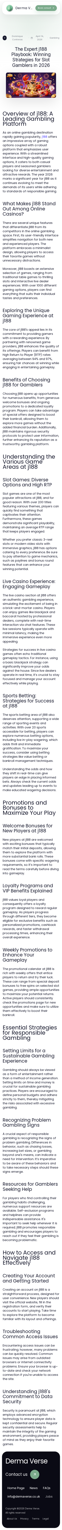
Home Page (15, 1488)
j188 (44, 136)
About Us (12, 1518)
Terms (35, 1518)
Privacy (24, 1518)
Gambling (54, 37)
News (34, 1488)
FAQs (46, 1488)
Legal (46, 1518)
